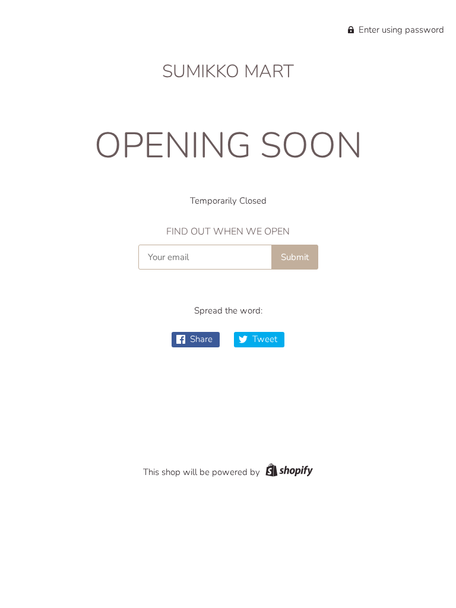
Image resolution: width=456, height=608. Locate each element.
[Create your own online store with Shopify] (287, 472)
